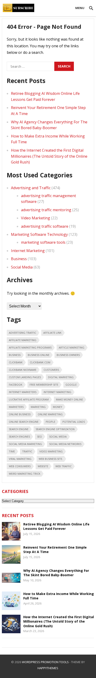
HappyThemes (48, 668)
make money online (69, 399)
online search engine (23, 421)
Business (19, 258)
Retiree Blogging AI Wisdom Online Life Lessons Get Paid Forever (56, 526)
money (57, 407)
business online (38, 355)
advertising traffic (22, 332)
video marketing (51, 451)
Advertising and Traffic (31, 187)
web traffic (63, 466)
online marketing (50, 414)
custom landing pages (25, 377)
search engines (19, 436)
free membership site (44, 384)
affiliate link (52, 332)
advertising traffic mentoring (46, 209)
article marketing (71, 347)
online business (20, 414)
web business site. (51, 459)
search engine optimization (55, 429)
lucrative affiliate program (29, 399)
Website (43, 466)
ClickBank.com (40, 362)
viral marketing (20, 459)
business (15, 355)
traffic (27, 451)
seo (39, 436)
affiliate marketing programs (30, 347)
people (50, 421)
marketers (16, 407)
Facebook (15, 384)
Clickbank (16, 362)
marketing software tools (43, 242)
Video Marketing (35, 218)
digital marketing (61, 377)
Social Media (22, 267)
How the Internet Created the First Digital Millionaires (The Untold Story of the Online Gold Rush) (49, 156)
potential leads (73, 421)
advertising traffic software (44, 226)
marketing (38, 407)
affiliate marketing (22, 340)
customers (51, 369)
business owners (68, 355)
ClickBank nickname (22, 369)
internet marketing (57, 392)
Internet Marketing (28, 250)
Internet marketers (22, 392)
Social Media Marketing (25, 444)
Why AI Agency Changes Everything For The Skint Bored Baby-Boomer (56, 572)
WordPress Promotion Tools (45, 662)
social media (58, 436)
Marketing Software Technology (39, 234)
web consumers (20, 466)
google (71, 384)
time (12, 451)
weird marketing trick (24, 473)
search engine (18, 429)
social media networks (65, 444)
